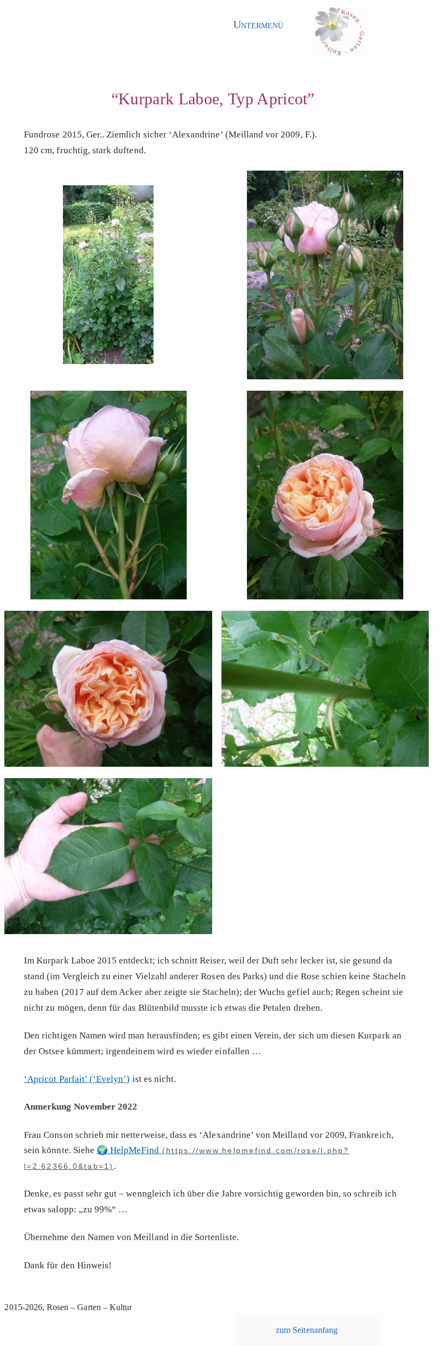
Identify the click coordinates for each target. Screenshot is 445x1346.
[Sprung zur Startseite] (339, 35)
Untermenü (258, 24)
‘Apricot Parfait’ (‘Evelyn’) (77, 1079)
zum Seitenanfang (307, 1330)
